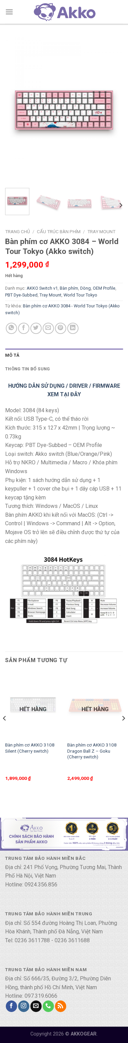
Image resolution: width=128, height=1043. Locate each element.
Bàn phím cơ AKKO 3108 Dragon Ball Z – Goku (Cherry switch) (92, 750)
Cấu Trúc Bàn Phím (59, 231)
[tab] (64, 355)
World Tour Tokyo (80, 295)
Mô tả (12, 355)
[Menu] (9, 11)
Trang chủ (17, 231)
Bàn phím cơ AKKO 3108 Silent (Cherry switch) (30, 748)
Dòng (85, 288)
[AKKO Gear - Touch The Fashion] (64, 11)
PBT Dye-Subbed (21, 295)
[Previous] (16, 110)
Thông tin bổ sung (27, 368)
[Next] (112, 110)
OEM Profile (104, 288)
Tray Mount (101, 231)
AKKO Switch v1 (42, 288)
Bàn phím (69, 288)
